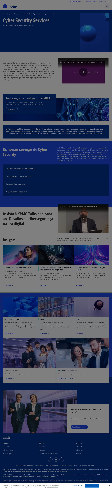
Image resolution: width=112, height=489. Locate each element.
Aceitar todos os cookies (92, 485)
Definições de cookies (78, 485)
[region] (56, 486)
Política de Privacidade (52, 487)
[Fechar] (109, 486)
